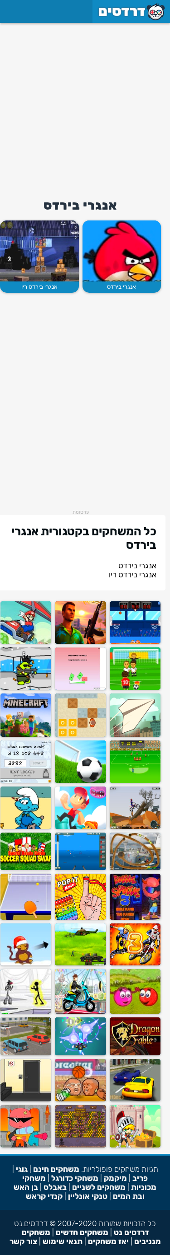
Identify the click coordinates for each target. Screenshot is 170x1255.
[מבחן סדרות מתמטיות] (25, 780)
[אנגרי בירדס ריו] (39, 250)
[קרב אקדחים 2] (25, 687)
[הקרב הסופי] (80, 963)
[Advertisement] (85, 107)
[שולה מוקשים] (80, 1145)
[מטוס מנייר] (135, 734)
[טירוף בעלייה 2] (80, 1011)
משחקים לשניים (99, 1187)
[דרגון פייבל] (135, 1053)
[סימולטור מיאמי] (80, 641)
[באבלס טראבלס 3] (135, 917)
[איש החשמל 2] (25, 1011)
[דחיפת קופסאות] (80, 734)
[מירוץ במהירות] (135, 1099)
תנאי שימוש (63, 1241)
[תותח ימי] (80, 868)
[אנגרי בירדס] (122, 250)
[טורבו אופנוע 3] (135, 963)
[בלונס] (25, 963)
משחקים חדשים (82, 1232)
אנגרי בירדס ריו (39, 286)
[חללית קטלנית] (80, 1053)
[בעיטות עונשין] (135, 780)
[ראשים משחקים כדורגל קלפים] (25, 868)
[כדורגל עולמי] (80, 780)
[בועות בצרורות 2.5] (25, 1145)
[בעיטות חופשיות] (135, 687)
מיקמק (115, 1178)
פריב (140, 1178)
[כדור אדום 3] (135, 1011)
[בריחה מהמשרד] (25, 1099)
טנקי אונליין (87, 1196)
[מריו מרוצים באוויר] (25, 641)
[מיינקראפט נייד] (25, 734)
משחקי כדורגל (74, 1178)
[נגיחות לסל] (135, 641)
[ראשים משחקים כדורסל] (80, 1099)
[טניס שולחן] (25, 917)
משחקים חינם (56, 1169)
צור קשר (23, 1241)
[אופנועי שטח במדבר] (135, 827)
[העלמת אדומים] (80, 687)
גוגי (22, 1169)
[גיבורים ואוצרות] (135, 1145)
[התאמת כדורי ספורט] (135, 868)
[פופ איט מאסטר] (80, 917)
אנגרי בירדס (121, 286)
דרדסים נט (131, 1232)
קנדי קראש (44, 1196)
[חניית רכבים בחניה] (25, 1053)
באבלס (55, 1187)
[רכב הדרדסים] (25, 827)
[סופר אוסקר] (80, 827)
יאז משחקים (108, 1241)
